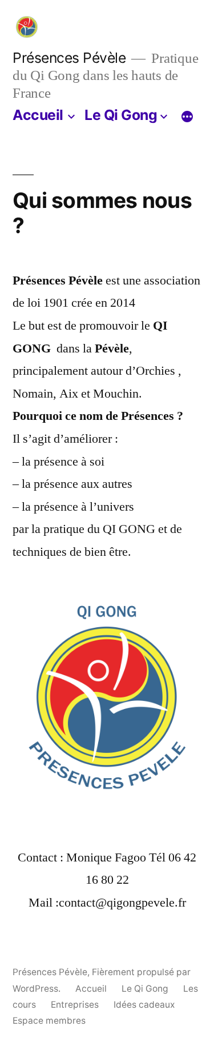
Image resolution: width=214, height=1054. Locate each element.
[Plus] (187, 117)
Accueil (38, 114)
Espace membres (49, 1020)
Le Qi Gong (120, 114)
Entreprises (75, 1004)
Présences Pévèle (69, 57)
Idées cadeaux (144, 1004)
